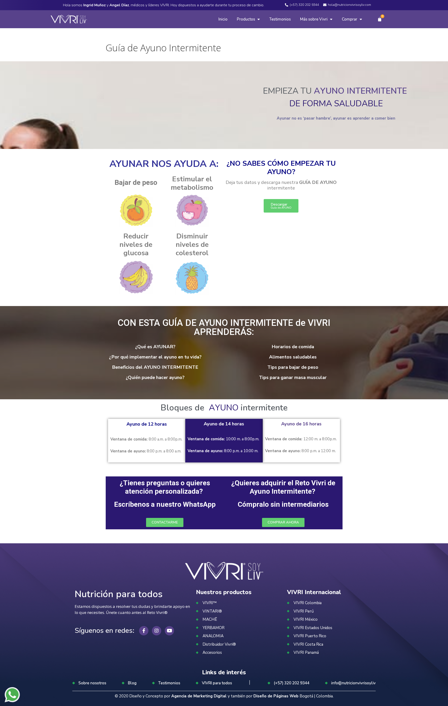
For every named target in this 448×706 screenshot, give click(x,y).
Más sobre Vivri (314, 19)
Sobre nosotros (92, 683)
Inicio (223, 19)
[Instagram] (156, 630)
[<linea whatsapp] (12, 695)
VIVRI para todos (217, 683)
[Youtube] (169, 630)
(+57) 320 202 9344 (291, 683)
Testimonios (280, 19)
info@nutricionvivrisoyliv (353, 683)
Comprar (349, 19)
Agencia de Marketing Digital (199, 696)
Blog (132, 683)
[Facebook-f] (143, 630)
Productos (246, 19)
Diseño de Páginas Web (276, 696)
